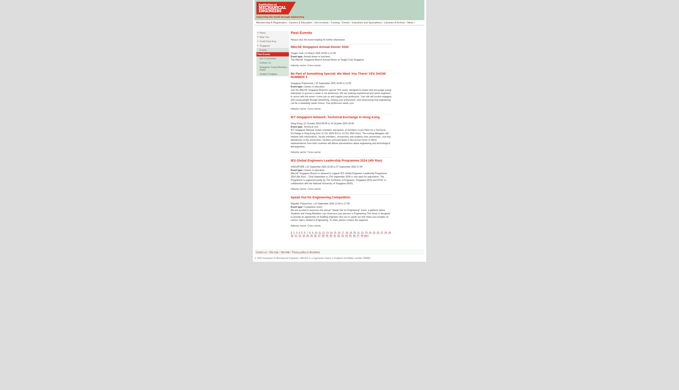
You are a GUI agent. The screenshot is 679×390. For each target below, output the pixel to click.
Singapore (265, 45)
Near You (264, 37)
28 (385, 232)
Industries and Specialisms (367, 22)
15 (335, 232)
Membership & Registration (271, 22)
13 (327, 232)
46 (354, 235)
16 (339, 232)
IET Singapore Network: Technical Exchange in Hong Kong (335, 117)
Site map (273, 252)
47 (358, 235)
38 (323, 235)
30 (292, 235)
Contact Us (265, 62)
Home (263, 32)
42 (338, 235)
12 (323, 232)
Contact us (261, 252)
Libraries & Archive (394, 22)
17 (343, 232)
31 (296, 235)
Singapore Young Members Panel (273, 68)
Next (366, 235)
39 (327, 235)
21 (358, 232)
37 (319, 235)
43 (342, 235)
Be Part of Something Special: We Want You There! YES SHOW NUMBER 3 (338, 75)
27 (382, 232)
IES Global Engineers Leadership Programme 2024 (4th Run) (336, 160)
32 (299, 235)
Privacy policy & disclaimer (306, 252)
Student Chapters (268, 74)
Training (335, 22)
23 (366, 232)
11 (319, 232)
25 (374, 232)
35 (311, 235)
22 (362, 232)
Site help (285, 252)
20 (354, 232)
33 (303, 235)
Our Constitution (268, 58)
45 (350, 235)
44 (346, 235)
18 (347, 232)
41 (334, 235)
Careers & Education (300, 22)
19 (350, 232)
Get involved (321, 22)
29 (389, 232)
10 (316, 232)
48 (362, 235)
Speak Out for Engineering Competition (320, 197)
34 (307, 235)
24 (370, 232)
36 (315, 235)
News (410, 22)
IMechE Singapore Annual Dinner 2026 (320, 47)
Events (346, 22)
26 (378, 232)
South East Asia (268, 41)
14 (331, 232)
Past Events (263, 54)
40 (331, 235)
